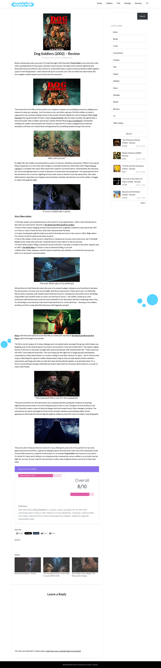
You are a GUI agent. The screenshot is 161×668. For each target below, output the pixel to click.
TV (147, 3)
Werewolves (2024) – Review (25, 573)
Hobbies (109, 3)
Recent (129, 134)
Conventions (118, 53)
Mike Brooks (67, 58)
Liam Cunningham (75, 121)
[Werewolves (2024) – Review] (28, 564)
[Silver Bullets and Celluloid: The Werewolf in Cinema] (85, 564)
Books (99, 3)
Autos (115, 32)
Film (118, 3)
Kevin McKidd (57, 118)
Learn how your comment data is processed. (63, 651)
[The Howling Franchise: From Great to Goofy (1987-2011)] (56, 564)
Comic (115, 46)
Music (115, 88)
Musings (127, 3)
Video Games (118, 123)
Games (115, 74)
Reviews (138, 3)
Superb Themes (92, 665)
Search (142, 16)
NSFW (115, 102)
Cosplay (116, 60)
